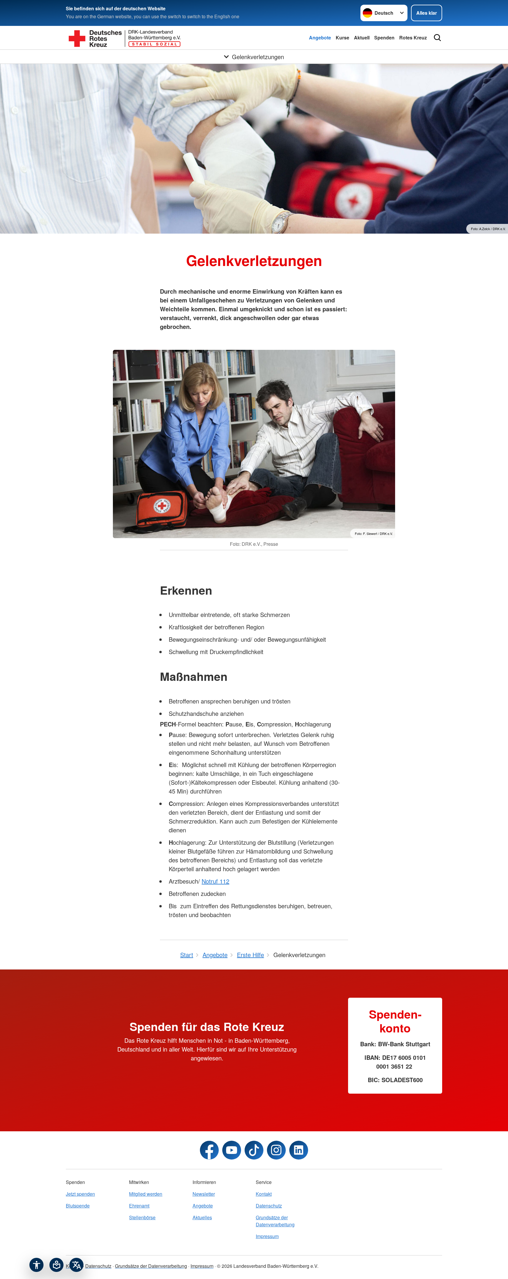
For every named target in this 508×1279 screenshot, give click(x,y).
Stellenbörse (142, 1217)
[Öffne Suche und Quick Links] (437, 37)
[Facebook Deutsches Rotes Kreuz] (209, 1150)
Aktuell (362, 37)
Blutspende (78, 1205)
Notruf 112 (215, 881)
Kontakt (264, 1193)
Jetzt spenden (80, 1193)
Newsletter (204, 1193)
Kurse (342, 37)
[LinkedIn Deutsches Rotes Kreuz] (298, 1150)
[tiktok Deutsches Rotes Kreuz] (254, 1150)
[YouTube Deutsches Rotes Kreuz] (231, 1150)
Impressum (267, 1236)
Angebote (320, 37)
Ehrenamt (139, 1205)
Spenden (384, 37)
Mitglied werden (145, 1193)
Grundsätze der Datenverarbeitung (275, 1221)
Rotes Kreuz (413, 37)
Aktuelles (202, 1217)
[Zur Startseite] (124, 37)
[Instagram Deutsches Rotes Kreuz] (276, 1150)
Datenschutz (269, 1205)
